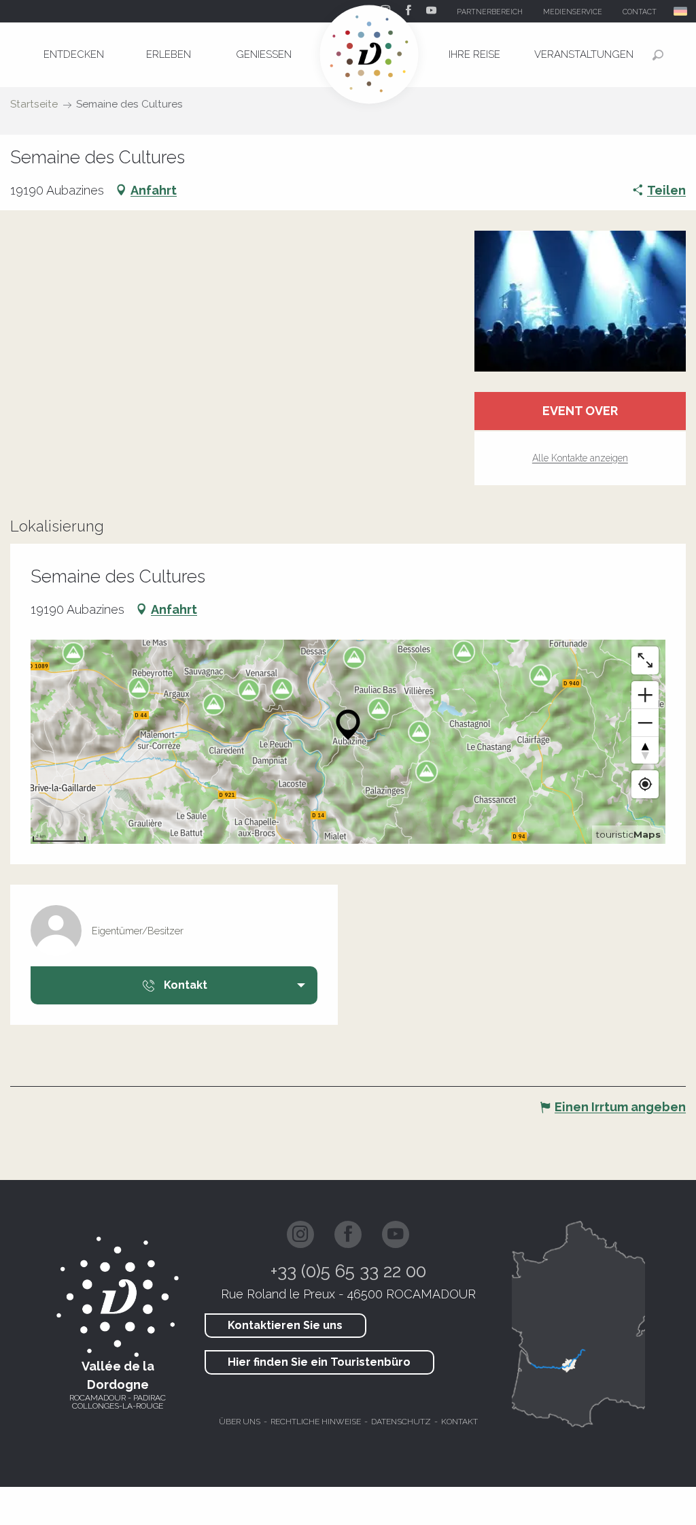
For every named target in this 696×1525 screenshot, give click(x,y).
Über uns (239, 1421)
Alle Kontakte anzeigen (580, 458)
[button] (681, 11)
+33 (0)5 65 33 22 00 (348, 1271)
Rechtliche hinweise (316, 1421)
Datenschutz (401, 1421)
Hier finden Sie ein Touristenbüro (319, 1362)
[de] (681, 11)
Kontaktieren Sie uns (285, 1325)
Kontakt (459, 1421)
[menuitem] (73, 54)
